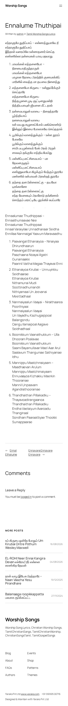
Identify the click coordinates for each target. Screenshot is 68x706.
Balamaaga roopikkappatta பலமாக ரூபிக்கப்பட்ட (24, 595)
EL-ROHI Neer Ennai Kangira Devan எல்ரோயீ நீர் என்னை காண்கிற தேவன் (25, 561)
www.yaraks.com (30, 694)
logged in (26, 497)
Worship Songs (16, 5)
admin (20, 33)
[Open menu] (61, 6)
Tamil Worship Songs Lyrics (41, 33)
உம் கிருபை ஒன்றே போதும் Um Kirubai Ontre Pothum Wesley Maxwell (24, 544)
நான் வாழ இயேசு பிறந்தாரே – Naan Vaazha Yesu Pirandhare (23, 579)
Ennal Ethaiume (11, 452)
